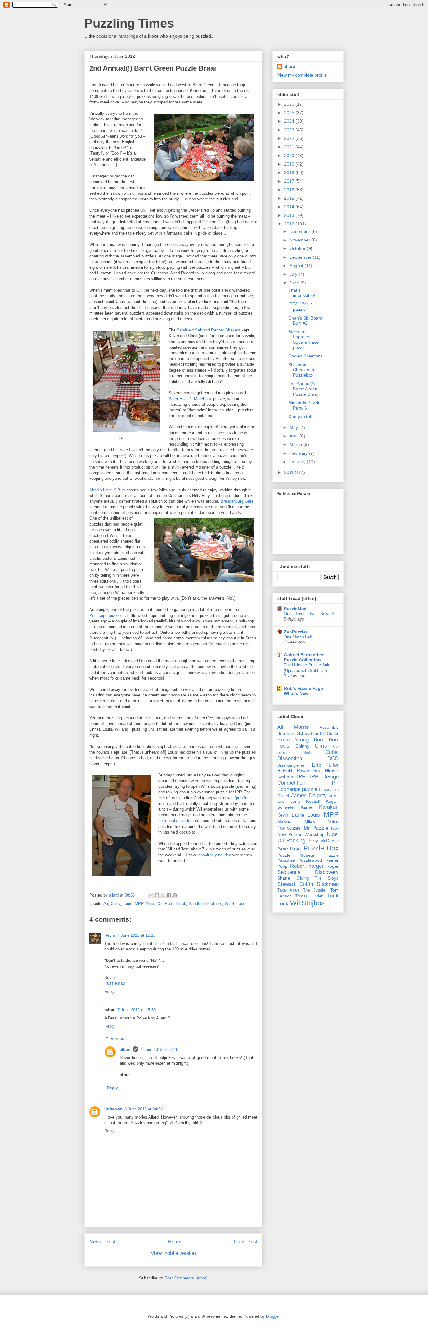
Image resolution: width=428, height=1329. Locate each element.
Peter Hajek (175, 903)
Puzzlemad (114, 983)
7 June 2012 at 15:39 (136, 1010)
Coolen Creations (305, 355)
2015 (289, 198)
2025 (289, 112)
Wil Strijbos (235, 903)
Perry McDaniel (323, 840)
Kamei (307, 807)
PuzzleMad (295, 608)
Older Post (245, 1241)
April (295, 435)
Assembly (329, 727)
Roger (332, 866)
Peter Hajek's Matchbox (190, 398)
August (297, 265)
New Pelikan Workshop (301, 834)
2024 (289, 121)
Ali (105, 903)
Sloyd (333, 878)
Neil (335, 828)
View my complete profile (302, 74)
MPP (139, 903)
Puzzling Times (129, 23)
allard (125, 1049)
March (296, 444)
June (295, 282)
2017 (289, 180)
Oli (159, 903)
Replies (117, 1038)
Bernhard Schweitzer (298, 733)
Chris (115, 903)
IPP (301, 777)
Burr (319, 740)
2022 (289, 138)
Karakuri (329, 807)
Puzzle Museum (297, 855)
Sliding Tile (308, 878)
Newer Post (102, 1241)
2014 (289, 206)
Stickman (328, 884)
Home (174, 1241)
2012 (289, 223)
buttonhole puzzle (174, 820)
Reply (109, 991)
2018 (289, 172)
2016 (289, 189)
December (300, 231)
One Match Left (298, 637)
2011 (289, 472)
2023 (289, 129)
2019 (289, 164)
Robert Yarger (307, 866)
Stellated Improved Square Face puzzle (303, 339)
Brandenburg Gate (237, 501)
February (299, 453)
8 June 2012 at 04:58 (143, 1109)
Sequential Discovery (308, 872)
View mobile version (173, 1253)
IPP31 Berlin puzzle (300, 306)
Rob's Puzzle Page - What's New (305, 691)
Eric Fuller (325, 765)
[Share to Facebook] (169, 895)
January (298, 461)
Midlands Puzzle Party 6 (304, 405)
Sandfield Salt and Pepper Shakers (208, 330)
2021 (289, 146)
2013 (289, 215)
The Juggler (315, 890)
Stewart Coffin (295, 884)
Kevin (109, 935)
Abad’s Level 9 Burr (107, 490)
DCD (333, 758)
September (301, 257)
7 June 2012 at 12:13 (136, 935)
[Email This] (151, 895)
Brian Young (293, 740)
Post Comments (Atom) (185, 1278)
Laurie (298, 815)
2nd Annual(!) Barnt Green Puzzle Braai (303, 389)
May (294, 427)
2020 (289, 155)
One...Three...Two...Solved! (309, 614)
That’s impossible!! (302, 293)
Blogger (272, 1316)
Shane (283, 878)
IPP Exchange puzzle (308, 786)
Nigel (150, 903)
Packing (295, 841)
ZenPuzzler (295, 631)
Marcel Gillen (296, 821)
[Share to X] (163, 895)
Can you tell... (302, 416)
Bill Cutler (329, 733)
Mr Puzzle (316, 828)
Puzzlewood (310, 860)
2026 (289, 104)
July (294, 274)
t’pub (238, 798)
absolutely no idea (214, 855)
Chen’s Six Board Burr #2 (305, 320)
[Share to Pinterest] (175, 895)
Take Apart (288, 890)
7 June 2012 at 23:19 (159, 1049)
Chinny (302, 746)
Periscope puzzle (105, 615)
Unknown (113, 1109)
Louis (127, 903)
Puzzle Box (321, 848)
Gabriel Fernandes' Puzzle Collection (304, 657)
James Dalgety (309, 795)
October (298, 248)
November (300, 239)
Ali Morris (293, 727)
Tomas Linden (309, 896)
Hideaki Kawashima (298, 770)
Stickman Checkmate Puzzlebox (302, 370)
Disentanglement (292, 765)
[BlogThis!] (157, 895)
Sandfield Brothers (205, 903)
